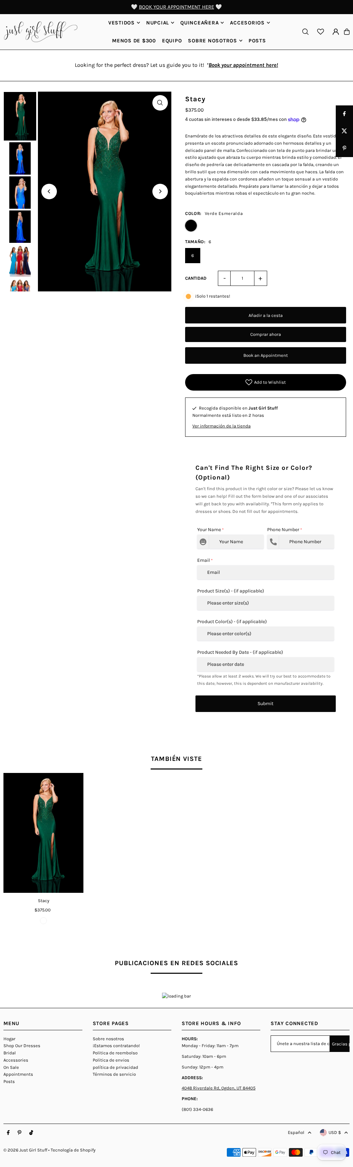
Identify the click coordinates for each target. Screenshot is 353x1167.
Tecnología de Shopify (73, 1150)
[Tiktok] (31, 1133)
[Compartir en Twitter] (344, 131)
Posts (9, 1081)
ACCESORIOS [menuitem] (247, 23)
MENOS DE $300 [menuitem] (134, 41)
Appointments (18, 1074)
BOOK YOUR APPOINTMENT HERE (176, 7)
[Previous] (49, 191)
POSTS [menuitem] (257, 41)
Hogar (9, 1038)
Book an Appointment (265, 355)
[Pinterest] (19, 1133)
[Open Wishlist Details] (320, 32)
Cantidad (195, 278)
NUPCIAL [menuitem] (157, 23)
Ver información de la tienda (221, 425)
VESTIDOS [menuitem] (121, 23)
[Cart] (347, 32)
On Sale (11, 1067)
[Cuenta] (336, 32)
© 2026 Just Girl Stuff (25, 1150)
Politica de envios (111, 1060)
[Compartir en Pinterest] (344, 148)
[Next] (160, 191)
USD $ (335, 1132)
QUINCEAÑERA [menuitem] (199, 23)
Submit (265, 703)
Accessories (15, 1060)
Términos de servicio (114, 1074)
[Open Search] (305, 32)
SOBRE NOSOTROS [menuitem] (212, 41)
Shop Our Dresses (21, 1045)
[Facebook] (8, 1133)
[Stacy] (43, 833)
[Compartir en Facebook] (344, 114)
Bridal (9, 1052)
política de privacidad (115, 1067)
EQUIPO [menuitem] (172, 41)
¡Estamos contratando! (116, 1045)
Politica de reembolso (115, 1052)
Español (296, 1132)
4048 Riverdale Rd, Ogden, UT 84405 (218, 1088)
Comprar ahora (265, 334)
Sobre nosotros (108, 1038)
